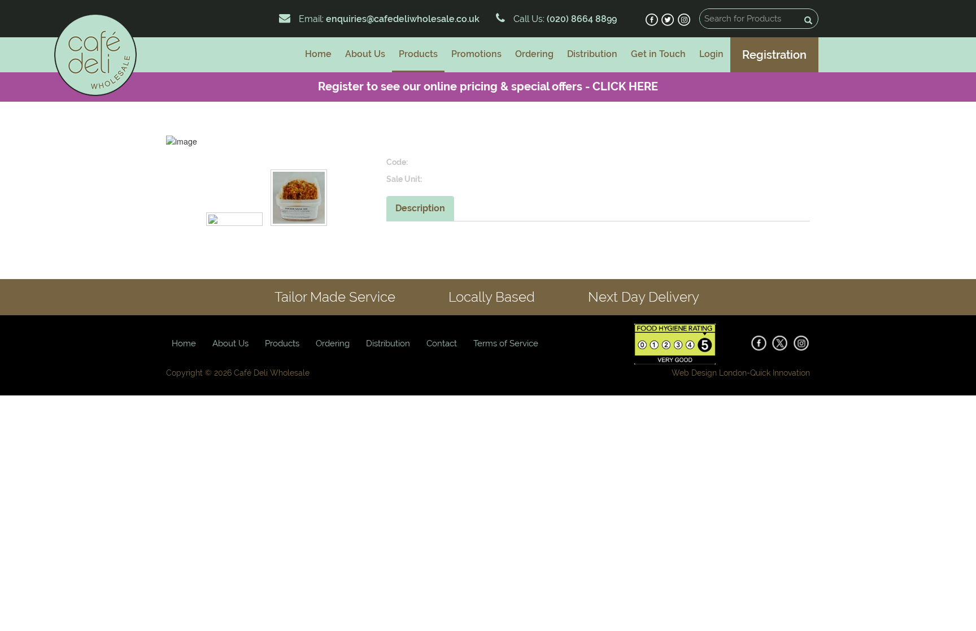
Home (318, 54)
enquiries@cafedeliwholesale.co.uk (403, 19)
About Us (365, 54)
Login (711, 54)
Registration (774, 55)
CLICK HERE (625, 86)
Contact (441, 343)
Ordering (534, 54)
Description (420, 208)
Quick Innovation (780, 372)
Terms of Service (505, 343)
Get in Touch (658, 54)
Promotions (476, 54)
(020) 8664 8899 (580, 19)
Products (418, 54)
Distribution (592, 54)
